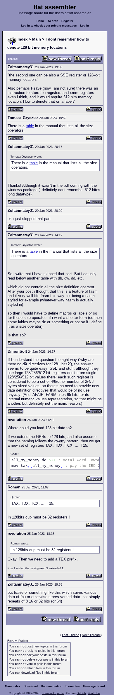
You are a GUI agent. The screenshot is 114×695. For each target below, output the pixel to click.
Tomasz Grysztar (53, 693)
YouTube (94, 693)
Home (41, 20)
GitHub (81, 693)
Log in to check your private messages (49, 25)
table (30, 126)
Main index (12, 686)
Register (67, 20)
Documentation (51, 686)
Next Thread (91, 635)
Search (53, 20)
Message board (94, 686)
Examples (72, 686)
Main (36, 39)
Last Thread (70, 635)
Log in (84, 25)
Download (31, 686)
